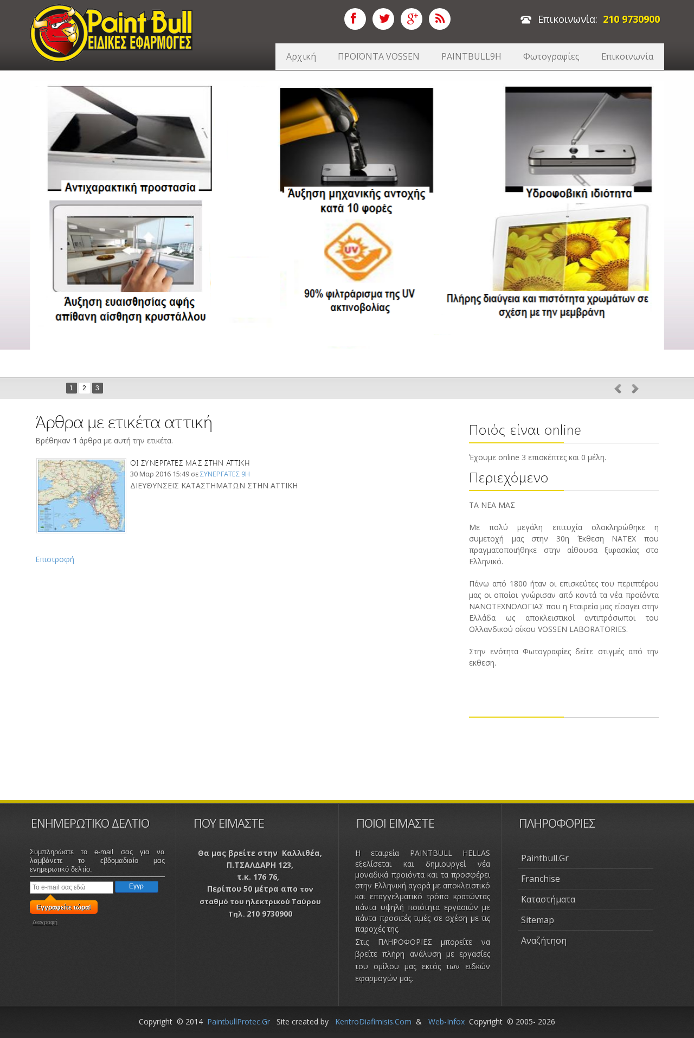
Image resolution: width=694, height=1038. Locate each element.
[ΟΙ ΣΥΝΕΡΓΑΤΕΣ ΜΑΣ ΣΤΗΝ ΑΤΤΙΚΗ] (81, 462)
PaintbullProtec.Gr (238, 1021)
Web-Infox (446, 1021)
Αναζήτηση (544, 940)
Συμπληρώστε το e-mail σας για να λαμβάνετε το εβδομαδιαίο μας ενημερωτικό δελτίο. (97, 860)
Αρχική (301, 56)
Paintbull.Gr (545, 858)
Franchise (540, 879)
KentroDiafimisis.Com (373, 1021)
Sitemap (537, 920)
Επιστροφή (54, 559)
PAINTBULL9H (471, 56)
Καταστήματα (548, 899)
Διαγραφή (45, 922)
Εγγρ (136, 886)
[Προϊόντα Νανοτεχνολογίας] (111, 10)
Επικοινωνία (627, 56)
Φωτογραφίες (551, 56)
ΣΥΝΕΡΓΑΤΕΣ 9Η (225, 474)
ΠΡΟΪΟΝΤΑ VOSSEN (379, 56)
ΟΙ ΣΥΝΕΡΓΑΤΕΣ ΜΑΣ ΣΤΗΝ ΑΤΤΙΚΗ (189, 462)
